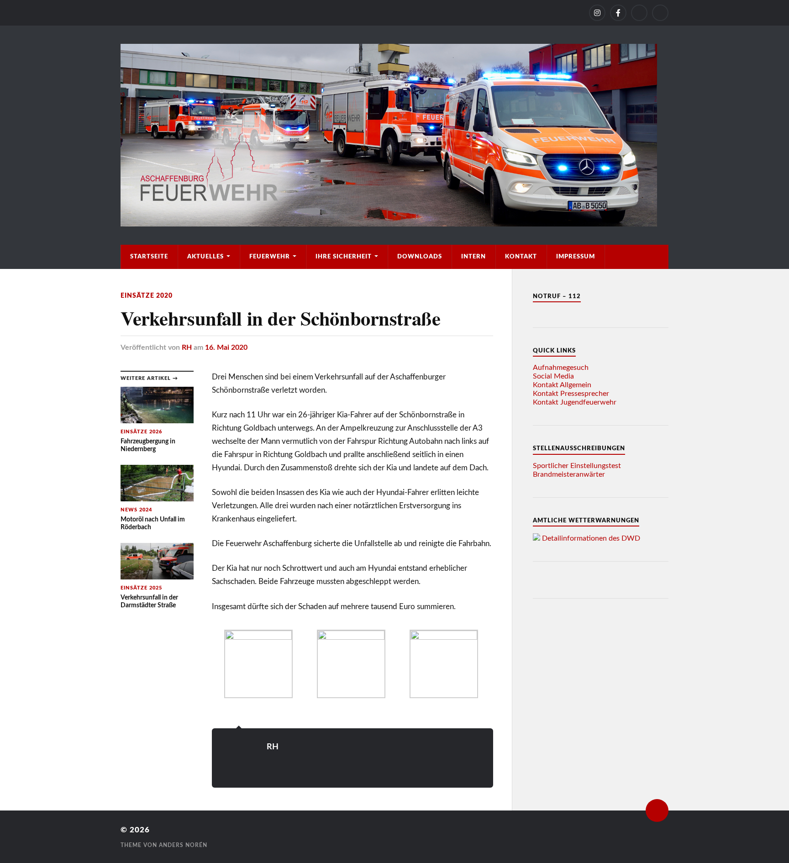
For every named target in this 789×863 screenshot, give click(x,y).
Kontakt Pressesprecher (571, 393)
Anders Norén (183, 845)
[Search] (660, 13)
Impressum (575, 256)
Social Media (553, 376)
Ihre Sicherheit (344, 256)
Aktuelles (205, 256)
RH (187, 347)
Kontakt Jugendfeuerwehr (574, 402)
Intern (473, 256)
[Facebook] (618, 13)
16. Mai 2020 (226, 347)
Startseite (149, 256)
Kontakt (521, 256)
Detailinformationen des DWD (591, 538)
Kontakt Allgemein (562, 385)
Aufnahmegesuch (561, 367)
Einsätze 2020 (147, 295)
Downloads (419, 256)
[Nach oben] (657, 810)
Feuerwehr (269, 256)
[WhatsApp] (639, 13)
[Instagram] (597, 13)
